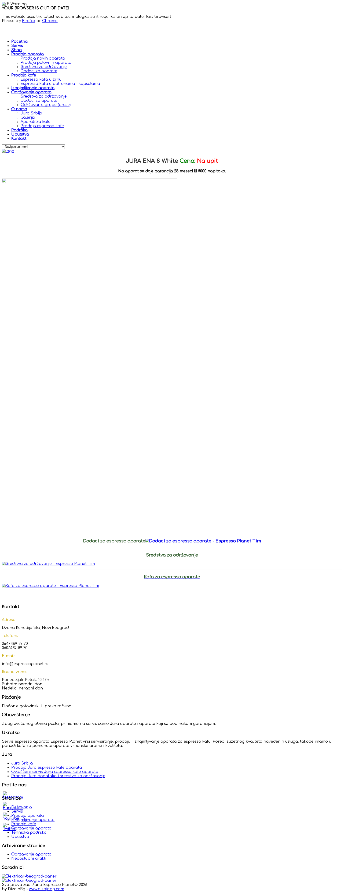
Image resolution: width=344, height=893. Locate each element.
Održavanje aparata (31, 854)
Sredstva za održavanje (44, 67)
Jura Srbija (31, 113)
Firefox (28, 21)
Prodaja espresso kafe (42, 126)
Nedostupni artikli (28, 858)
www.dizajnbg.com (46, 889)
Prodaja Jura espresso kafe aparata (46, 767)
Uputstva (20, 837)
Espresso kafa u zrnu (41, 79)
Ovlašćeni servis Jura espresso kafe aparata (54, 772)
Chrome (50, 21)
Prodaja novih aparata (43, 58)
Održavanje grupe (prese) (46, 105)
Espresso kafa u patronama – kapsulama (60, 84)
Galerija (28, 117)
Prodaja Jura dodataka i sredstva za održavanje (58, 776)
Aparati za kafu (36, 122)
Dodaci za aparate (39, 71)
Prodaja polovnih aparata (46, 63)
